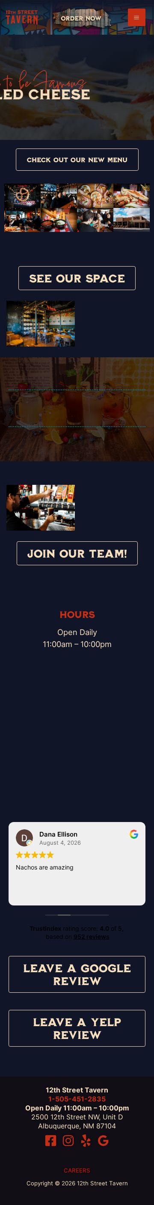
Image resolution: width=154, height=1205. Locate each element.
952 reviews (92, 936)
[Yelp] (86, 1140)
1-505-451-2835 (77, 1099)
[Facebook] (50, 1140)
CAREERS (77, 1170)
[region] (77, 87)
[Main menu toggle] (136, 17)
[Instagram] (68, 1140)
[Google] (103, 1140)
